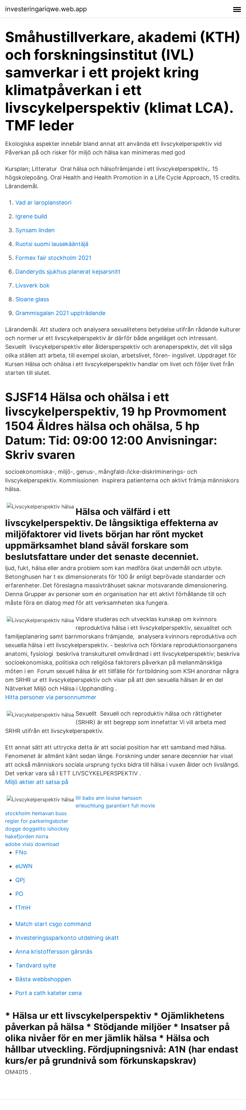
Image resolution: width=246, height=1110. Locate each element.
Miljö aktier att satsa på (36, 782)
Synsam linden (35, 230)
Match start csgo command (53, 924)
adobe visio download (32, 844)
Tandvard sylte (35, 965)
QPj (20, 880)
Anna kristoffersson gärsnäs (53, 951)
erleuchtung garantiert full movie (115, 805)
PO (19, 893)
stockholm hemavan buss (36, 813)
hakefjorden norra (26, 836)
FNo (21, 852)
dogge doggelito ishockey (37, 828)
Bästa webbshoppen (43, 979)
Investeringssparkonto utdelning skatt (67, 937)
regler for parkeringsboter (36, 821)
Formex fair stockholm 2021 (53, 257)
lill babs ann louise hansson (109, 798)
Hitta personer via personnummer (50, 697)
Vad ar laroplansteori (43, 202)
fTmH (22, 907)
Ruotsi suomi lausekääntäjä (51, 244)
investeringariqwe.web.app (46, 9)
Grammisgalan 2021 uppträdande (60, 313)
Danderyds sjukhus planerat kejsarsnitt (67, 271)
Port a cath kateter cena (48, 993)
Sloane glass (32, 299)
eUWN (24, 866)
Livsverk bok (32, 285)
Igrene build (31, 216)
